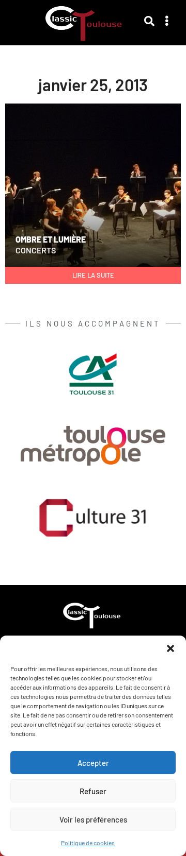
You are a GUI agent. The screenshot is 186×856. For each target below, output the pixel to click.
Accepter (93, 762)
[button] (170, 648)
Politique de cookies (88, 842)
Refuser (93, 791)
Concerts (36, 250)
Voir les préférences (93, 819)
